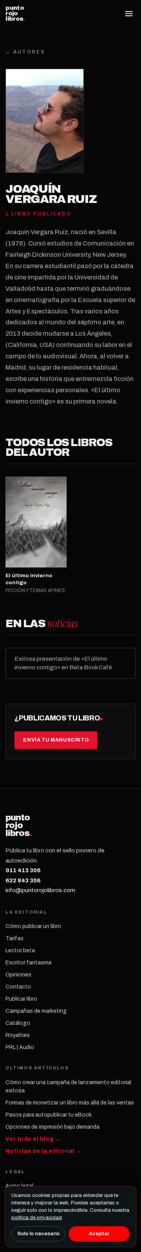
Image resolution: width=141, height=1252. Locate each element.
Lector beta (20, 950)
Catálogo (17, 1023)
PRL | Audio (19, 1047)
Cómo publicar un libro (33, 926)
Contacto (18, 987)
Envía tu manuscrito (56, 740)
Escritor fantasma (28, 963)
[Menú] (129, 13)
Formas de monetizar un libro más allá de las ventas (69, 1103)
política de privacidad (36, 1217)
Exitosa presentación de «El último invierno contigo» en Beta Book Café (63, 663)
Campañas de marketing (36, 1011)
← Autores (25, 52)
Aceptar (99, 1233)
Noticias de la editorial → (43, 1151)
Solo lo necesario (38, 1233)
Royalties (17, 1035)
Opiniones (18, 975)
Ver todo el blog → (33, 1139)
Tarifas (14, 938)
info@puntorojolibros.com (40, 890)
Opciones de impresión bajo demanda (52, 1127)
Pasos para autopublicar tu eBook (48, 1115)
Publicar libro (21, 999)
